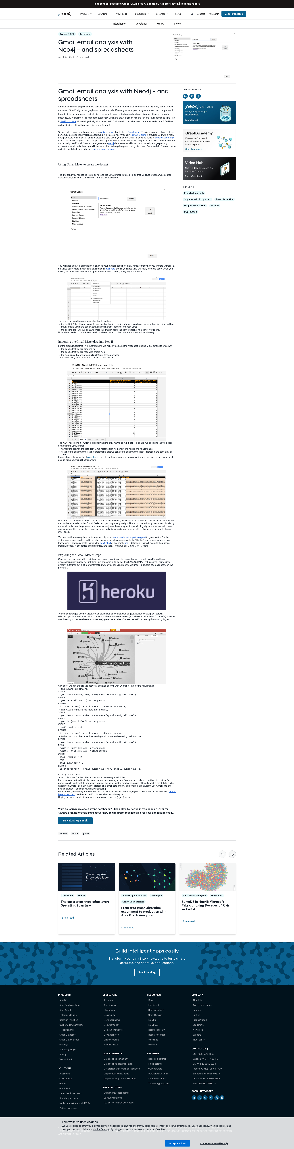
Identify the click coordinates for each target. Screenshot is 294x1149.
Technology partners (158, 1083)
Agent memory (111, 1005)
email (75, 833)
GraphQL (63, 1044)
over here (92, 457)
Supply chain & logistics (197, 199)
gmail (86, 833)
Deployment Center (113, 1030)
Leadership (198, 1025)
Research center (156, 1035)
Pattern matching (68, 1108)
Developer (85, 34)
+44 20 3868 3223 (206, 1064)
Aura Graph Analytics (70, 1005)
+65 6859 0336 (212, 1073)
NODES (152, 1020)
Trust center (199, 1039)
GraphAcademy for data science (120, 1078)
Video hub (153, 1039)
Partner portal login (158, 1073)
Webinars (152, 1044)
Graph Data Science (69, 1039)
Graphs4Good (200, 1020)
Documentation (111, 1025)
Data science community (116, 1059)
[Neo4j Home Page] (65, 13)
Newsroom (198, 1030)
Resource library (156, 1030)
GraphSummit (155, 1015)
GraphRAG (64, 1088)
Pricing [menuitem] (177, 14)
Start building (147, 972)
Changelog (109, 1010)
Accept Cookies (177, 1143)
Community (109, 1015)
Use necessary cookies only (214, 1143)
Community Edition (68, 1020)
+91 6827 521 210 (207, 1083)
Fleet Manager (66, 1030)
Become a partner (157, 1059)
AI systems (64, 1073)
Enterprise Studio (68, 1015)
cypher (63, 833)
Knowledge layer (67, 1049)
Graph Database (67, 1035)
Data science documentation (118, 1064)
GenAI (62, 1083)
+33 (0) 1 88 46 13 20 (211, 1069)
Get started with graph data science (122, 1069)
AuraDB (215, 205)
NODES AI (153, 1025)
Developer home (112, 1020)
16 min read (67, 917)
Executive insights (113, 1098)
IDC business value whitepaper (119, 1102)
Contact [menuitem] (201, 14)
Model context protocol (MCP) (74, 1103)
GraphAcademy (111, 1039)
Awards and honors (202, 1005)
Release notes (111, 1044)
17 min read (127, 927)
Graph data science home (116, 1073)
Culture (196, 1015)
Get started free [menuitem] (234, 14)
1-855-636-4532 (205, 1054)
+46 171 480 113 (210, 1059)
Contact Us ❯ (200, 1048)
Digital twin (190, 212)
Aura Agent (65, 1010)
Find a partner (155, 1064)
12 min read (188, 921)
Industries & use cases (70, 1093)
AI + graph (109, 1000)
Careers (197, 1010)
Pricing (63, 1054)
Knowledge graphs (68, 1098)
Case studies (65, 1078)
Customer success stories (116, 1093)
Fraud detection (225, 199)
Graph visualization (195, 205)
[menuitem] (86, 14)
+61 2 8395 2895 (211, 1078)
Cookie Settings (101, 1129)
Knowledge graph (194, 193)
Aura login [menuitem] (214, 14)
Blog (150, 1000)
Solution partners (157, 1078)
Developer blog (111, 1035)
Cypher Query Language (71, 1025)
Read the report (190, 3)
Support (197, 1035)
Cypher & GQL (67, 34)
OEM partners (155, 1069)
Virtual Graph (66, 1059)
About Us (197, 1000)
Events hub (153, 1005)
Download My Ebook (75, 820)
